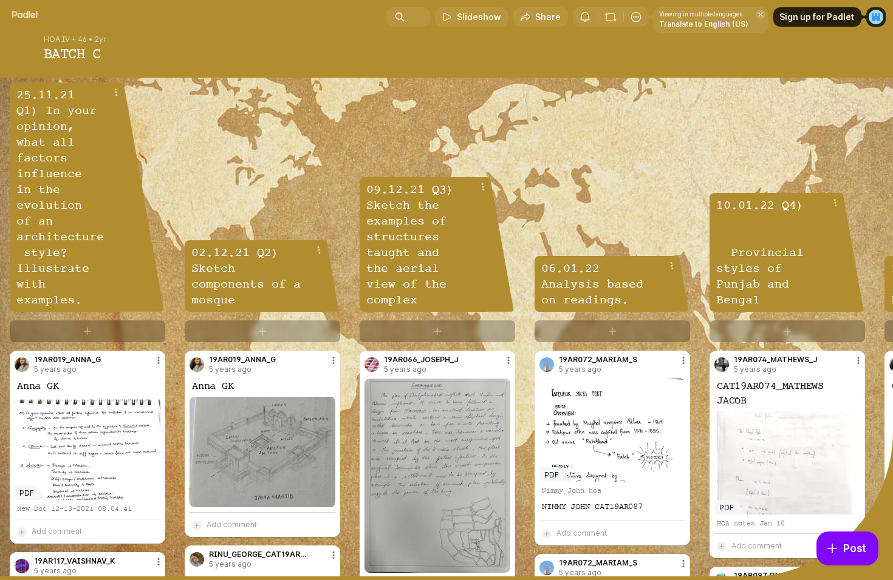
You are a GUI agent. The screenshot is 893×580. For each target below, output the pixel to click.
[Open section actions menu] (116, 92)
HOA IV (57, 39)
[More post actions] (158, 360)
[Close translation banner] (760, 14)
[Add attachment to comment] (22, 531)
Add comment (57, 531)
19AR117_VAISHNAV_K (74, 561)
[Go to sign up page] (876, 17)
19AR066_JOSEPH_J (421, 360)
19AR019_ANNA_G (67, 360)
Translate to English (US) (703, 24)
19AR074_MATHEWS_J (775, 360)
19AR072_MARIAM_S (598, 360)
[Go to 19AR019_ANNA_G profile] (22, 364)
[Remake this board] (610, 17)
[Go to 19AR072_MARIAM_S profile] (546, 364)
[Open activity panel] (585, 17)
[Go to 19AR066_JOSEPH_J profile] (371, 364)
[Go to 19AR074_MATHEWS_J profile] (721, 364)
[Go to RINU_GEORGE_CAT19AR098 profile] (197, 559)
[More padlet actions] (636, 17)
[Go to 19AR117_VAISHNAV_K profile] (22, 566)
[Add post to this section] (87, 331)
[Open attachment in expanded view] (262, 452)
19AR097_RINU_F (765, 576)
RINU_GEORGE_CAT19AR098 (259, 554)
